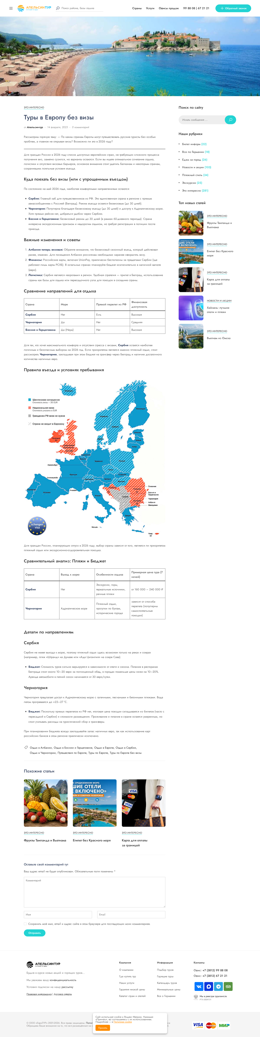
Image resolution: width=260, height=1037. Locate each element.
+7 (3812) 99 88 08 (215, 970)
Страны (137, 8)
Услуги (150, 8)
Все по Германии (193, 152)
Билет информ (191, 144)
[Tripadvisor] (228, 986)
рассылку (67, 987)
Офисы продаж (169, 8)
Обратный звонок (236, 8)
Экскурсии (189, 183)
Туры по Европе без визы (125, 753)
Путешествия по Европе (72, 753)
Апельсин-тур (35, 127)
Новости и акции (193, 167)
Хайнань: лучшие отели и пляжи (218, 310)
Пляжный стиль (192, 175)
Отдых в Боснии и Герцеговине (73, 748)
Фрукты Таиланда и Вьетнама (45, 840)
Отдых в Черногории (43, 753)
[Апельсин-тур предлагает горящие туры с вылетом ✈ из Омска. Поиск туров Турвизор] (34, 8)
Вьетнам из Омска (218, 338)
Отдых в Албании (41, 748)
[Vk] (199, 986)
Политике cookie (123, 1022)
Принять (102, 1028)
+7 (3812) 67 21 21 (215, 976)
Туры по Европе (98, 753)
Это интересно (34, 107)
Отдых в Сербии (126, 748)
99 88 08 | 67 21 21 (196, 8)
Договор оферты (63, 994)
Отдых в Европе (104, 748)
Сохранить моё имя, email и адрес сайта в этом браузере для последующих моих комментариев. (89, 924)
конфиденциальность (63, 980)
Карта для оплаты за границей (218, 281)
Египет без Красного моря (92, 840)
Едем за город (191, 160)
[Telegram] (218, 986)
